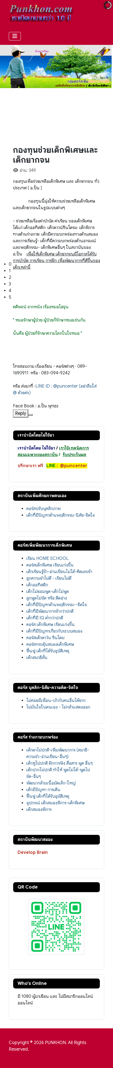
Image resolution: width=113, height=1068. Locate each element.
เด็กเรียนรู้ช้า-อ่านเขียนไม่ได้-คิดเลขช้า (59, 571)
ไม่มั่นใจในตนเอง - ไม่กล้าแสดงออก (58, 707)
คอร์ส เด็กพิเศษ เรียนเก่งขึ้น (50, 624)
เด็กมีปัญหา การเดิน (43, 789)
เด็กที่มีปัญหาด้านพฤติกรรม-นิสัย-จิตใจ (60, 515)
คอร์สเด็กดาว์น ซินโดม (45, 638)
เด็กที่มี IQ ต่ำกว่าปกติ (44, 618)
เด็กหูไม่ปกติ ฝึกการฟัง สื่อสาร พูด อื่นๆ (59, 763)
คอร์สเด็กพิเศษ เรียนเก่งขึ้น (50, 565)
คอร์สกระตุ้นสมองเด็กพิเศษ (50, 644)
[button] (61, 264)
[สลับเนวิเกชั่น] (15, 36)
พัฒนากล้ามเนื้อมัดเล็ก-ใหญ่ (51, 783)
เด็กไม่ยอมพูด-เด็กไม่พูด (47, 591)
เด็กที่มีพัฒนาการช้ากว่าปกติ (50, 611)
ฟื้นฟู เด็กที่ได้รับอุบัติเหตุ (47, 651)
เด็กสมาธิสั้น (36, 657)
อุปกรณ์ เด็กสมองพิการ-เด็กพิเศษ (55, 803)
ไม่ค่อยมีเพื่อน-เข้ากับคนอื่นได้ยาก (56, 700)
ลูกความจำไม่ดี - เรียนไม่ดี (48, 578)
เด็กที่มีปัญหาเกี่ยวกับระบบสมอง (54, 631)
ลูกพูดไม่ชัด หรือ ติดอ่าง (46, 598)
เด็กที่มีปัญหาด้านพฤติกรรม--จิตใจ (56, 604)
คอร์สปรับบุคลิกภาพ (43, 508)
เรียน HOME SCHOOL (47, 558)
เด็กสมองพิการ (39, 809)
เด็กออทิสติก (37, 585)
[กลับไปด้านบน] (103, 1058)
